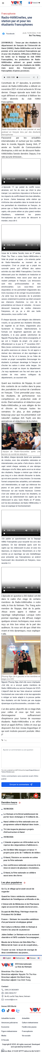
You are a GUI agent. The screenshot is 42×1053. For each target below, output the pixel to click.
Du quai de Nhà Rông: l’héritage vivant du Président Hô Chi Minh (19, 913)
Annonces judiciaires (9, 1023)
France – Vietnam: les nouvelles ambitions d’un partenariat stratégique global (20, 920)
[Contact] (2, 1050)
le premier (21, 299)
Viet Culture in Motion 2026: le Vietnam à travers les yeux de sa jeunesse (19, 928)
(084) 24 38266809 (12, 990)
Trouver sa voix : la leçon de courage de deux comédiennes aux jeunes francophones (19, 951)
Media (3, 1036)
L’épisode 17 (8, 187)
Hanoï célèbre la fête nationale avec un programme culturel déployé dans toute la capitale (22, 823)
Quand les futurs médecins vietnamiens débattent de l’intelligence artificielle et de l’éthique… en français (20, 898)
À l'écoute (5, 1040)
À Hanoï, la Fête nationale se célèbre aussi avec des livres (20, 874)
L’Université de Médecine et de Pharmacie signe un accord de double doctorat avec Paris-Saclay (20, 905)
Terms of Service (6, 772)
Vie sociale (26, 1036)
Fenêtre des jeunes (29, 1027)
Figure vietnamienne (9, 1031)
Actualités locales (8, 1018)
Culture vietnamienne (30, 1023)
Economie (5, 1027)
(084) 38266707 (10, 993)
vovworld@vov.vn (11, 1000)
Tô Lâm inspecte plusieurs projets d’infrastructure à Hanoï (19, 830)
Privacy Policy (33, 770)
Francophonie (8, 13)
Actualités (26, 1018)
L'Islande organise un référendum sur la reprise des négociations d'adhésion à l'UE (21, 844)
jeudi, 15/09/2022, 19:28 (32, 33)
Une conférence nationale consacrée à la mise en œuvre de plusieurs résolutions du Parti (22, 866)
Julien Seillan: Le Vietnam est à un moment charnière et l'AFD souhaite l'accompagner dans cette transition (20, 936)
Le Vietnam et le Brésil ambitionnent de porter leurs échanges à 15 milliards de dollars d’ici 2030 (21, 815)
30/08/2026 (8, 809)
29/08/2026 (8, 837)
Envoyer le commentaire (19, 784)
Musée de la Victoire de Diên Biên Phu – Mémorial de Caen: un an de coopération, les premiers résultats (19, 943)
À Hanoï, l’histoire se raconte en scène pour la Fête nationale (21, 858)
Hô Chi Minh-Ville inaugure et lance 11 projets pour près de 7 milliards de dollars (22, 851)
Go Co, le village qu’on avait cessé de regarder (17, 890)
